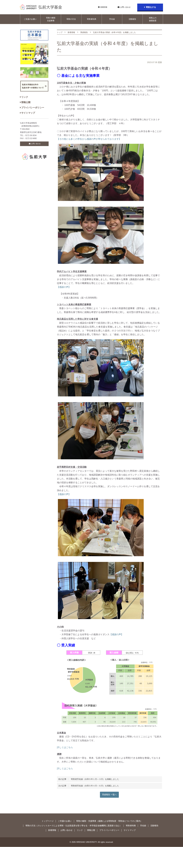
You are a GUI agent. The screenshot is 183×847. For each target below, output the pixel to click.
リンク (24, 97)
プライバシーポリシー (32, 107)
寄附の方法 (71, 19)
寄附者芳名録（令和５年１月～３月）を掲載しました (88, 779)
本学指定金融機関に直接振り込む (104, 826)
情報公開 (25, 102)
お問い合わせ (125, 7)
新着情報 (103, 7)
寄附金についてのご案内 (129, 821)
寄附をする (151, 7)
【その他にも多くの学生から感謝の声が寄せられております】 (89, 139)
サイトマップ (28, 113)
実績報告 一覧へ (109, 795)
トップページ (48, 821)
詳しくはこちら (65, 747)
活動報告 (132, 19)
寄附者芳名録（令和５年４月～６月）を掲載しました (88, 786)
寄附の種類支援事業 (50, 19)
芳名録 (112, 19)
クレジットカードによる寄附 (50, 826)
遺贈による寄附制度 (107, 821)
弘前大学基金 (41, 7)
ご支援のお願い (30, 19)
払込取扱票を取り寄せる (76, 826)
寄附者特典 (91, 19)
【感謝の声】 (64, 287)
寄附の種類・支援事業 (86, 821)
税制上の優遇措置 (152, 19)
